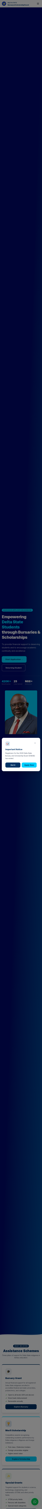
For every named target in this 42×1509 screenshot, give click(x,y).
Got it (13, 765)
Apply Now (29, 765)
